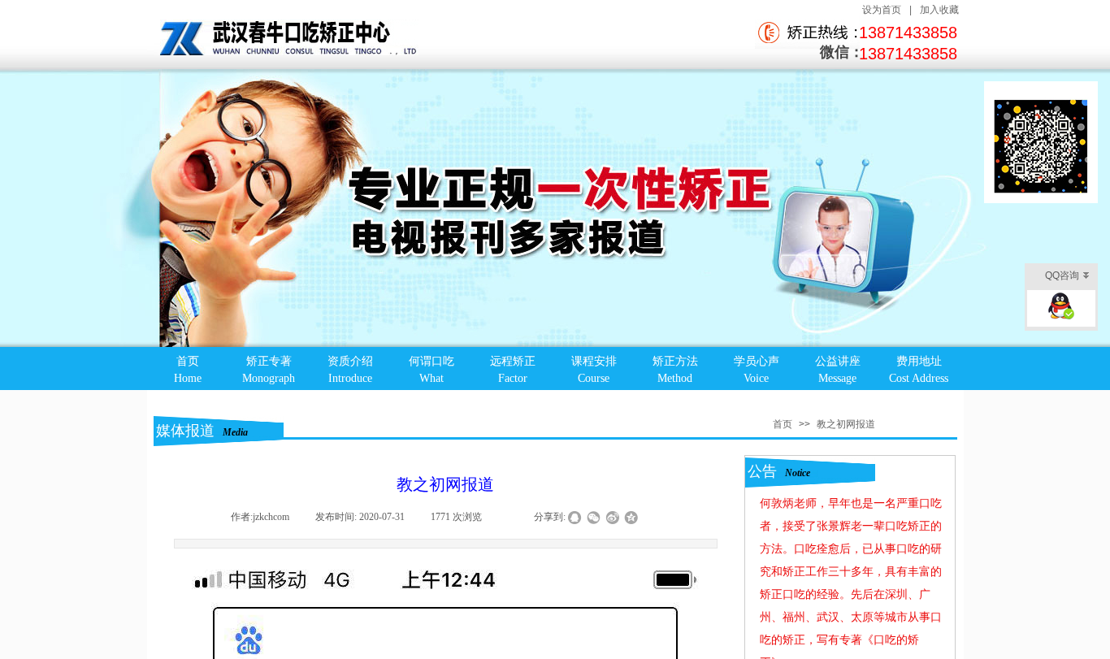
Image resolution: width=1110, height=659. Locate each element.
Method (674, 378)
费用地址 (919, 361)
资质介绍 (350, 361)
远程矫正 (512, 361)
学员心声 (756, 361)
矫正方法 (675, 361)
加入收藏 (939, 9)
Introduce (350, 378)
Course (593, 378)
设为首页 (881, 9)
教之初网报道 (846, 424)
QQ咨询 (1062, 275)
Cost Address (918, 378)
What (431, 378)
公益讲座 (838, 361)
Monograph (268, 378)
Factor (512, 378)
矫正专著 (269, 361)
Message (837, 378)
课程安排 (594, 361)
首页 (187, 361)
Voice (756, 378)
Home (188, 378)
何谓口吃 (431, 361)
